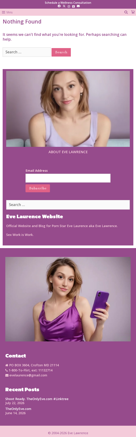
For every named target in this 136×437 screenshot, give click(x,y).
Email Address (37, 170)
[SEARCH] (126, 12)
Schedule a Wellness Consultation (68, 3)
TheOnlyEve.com (18, 409)
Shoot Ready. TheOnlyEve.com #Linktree (37, 399)
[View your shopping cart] (133, 12)
